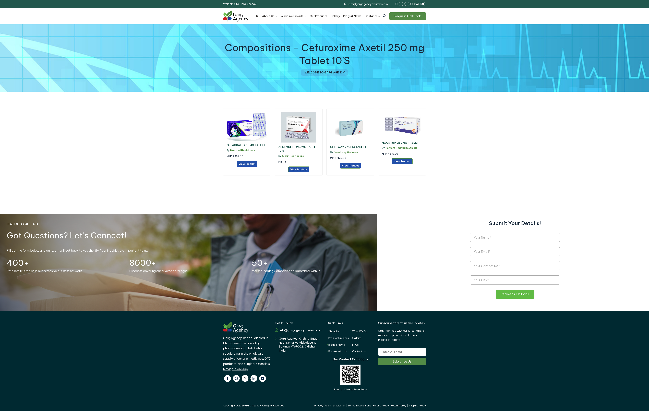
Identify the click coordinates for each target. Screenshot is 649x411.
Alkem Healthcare (293, 156)
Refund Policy (381, 405)
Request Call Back (407, 16)
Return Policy (398, 405)
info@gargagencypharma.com (368, 4)
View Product (247, 163)
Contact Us (359, 351)
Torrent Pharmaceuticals (401, 147)
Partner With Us (337, 351)
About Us (333, 331)
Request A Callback (515, 294)
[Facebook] (227, 378)
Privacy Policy (322, 405)
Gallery (356, 338)
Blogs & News (336, 344)
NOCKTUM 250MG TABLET (400, 142)
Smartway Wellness (346, 152)
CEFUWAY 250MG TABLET (348, 147)
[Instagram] (236, 378)
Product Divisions (338, 338)
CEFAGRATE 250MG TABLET (246, 145)
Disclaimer (339, 405)
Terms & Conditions (359, 405)
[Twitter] (245, 378)
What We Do (359, 331)
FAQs (355, 344)
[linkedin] (253, 378)
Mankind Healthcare (242, 150)
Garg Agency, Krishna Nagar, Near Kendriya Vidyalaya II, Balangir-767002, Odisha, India (299, 344)
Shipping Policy (417, 405)
